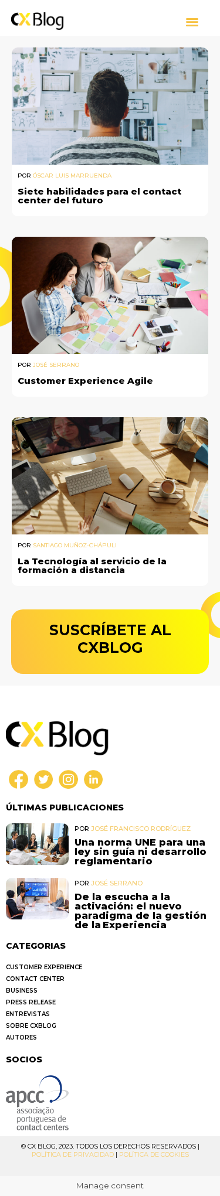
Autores (21, 1037)
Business (22, 990)
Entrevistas (28, 1014)
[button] (192, 21)
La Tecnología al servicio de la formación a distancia (92, 565)
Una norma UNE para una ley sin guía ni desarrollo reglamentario (141, 852)
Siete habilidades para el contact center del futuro (99, 196)
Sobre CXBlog (31, 1026)
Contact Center (35, 979)
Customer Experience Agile (85, 380)
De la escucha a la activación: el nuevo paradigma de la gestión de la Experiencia (141, 911)
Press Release (31, 1002)
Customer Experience (44, 967)
